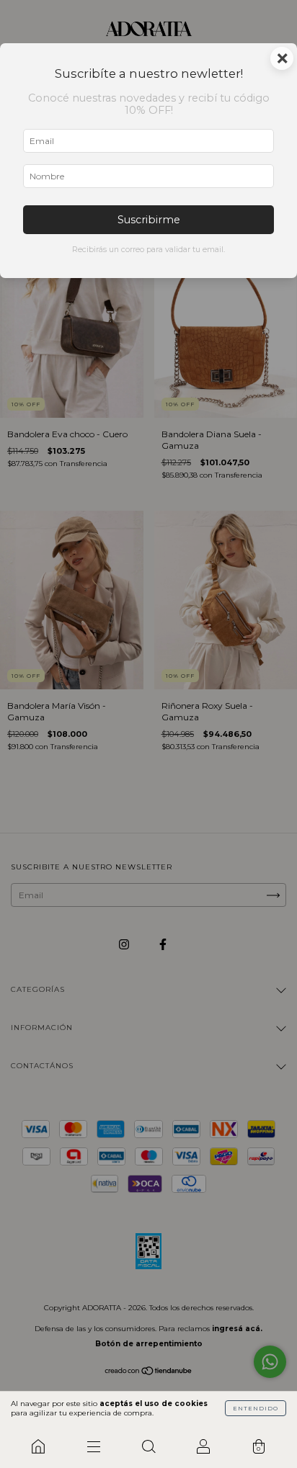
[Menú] (93, 1446)
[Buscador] (148, 1446)
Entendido (255, 1408)
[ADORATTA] (38, 1446)
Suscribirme (149, 219)
